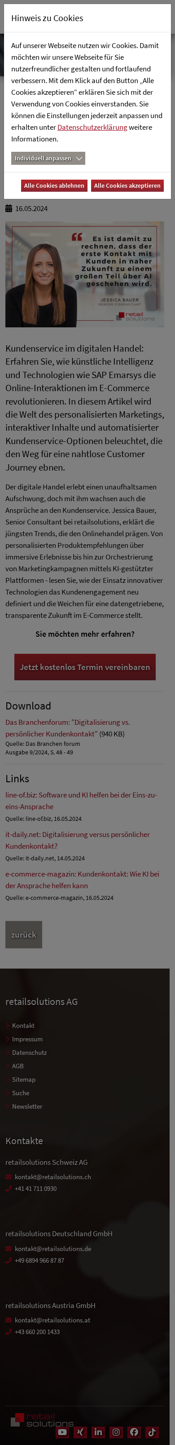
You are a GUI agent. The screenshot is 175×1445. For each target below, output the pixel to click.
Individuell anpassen (43, 158)
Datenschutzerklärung (92, 127)
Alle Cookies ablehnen (54, 185)
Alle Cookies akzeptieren (127, 185)
